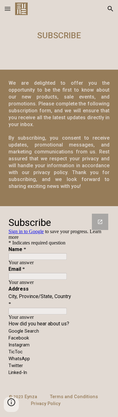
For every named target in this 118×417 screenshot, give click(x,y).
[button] (7, 8)
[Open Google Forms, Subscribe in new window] (100, 222)
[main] (59, 35)
